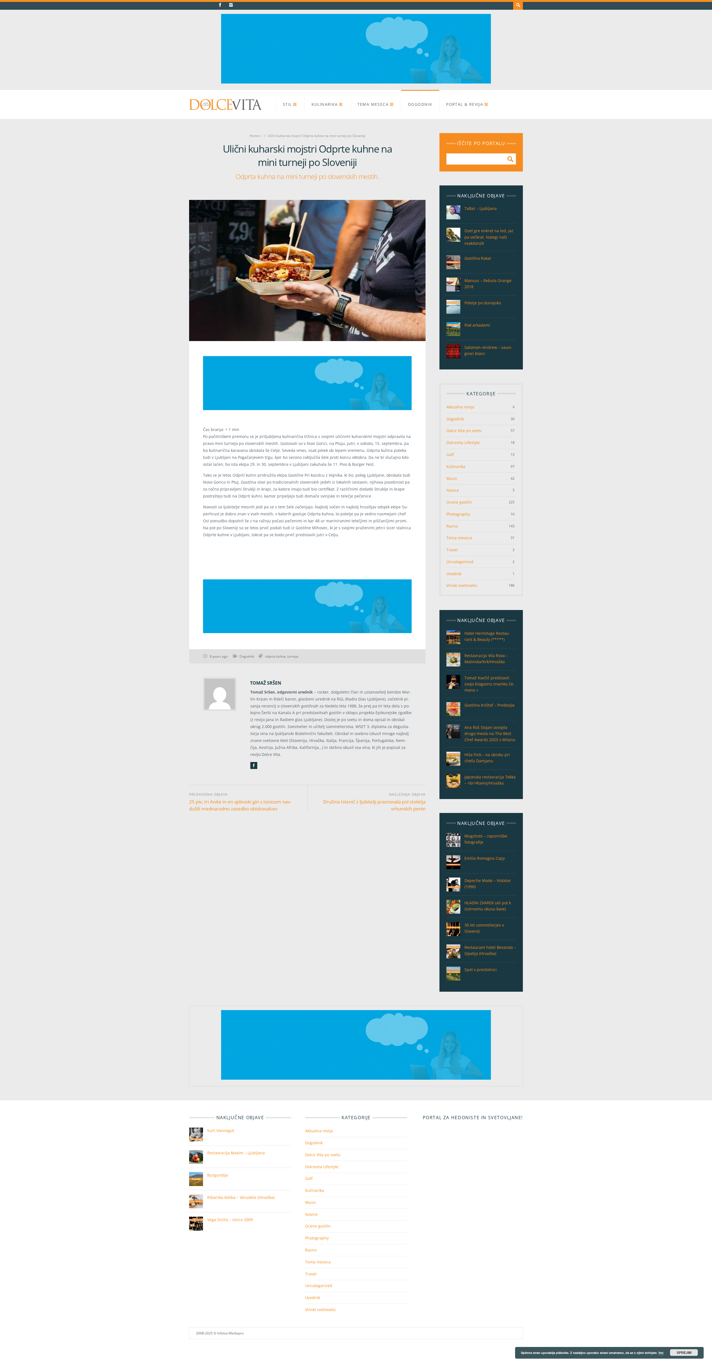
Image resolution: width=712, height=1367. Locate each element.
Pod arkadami (477, 325)
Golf (450, 454)
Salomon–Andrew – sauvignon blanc (488, 350)
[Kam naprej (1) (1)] (356, 82)
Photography (458, 514)
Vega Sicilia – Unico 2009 (230, 1219)
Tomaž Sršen (265, 683)
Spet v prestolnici (480, 969)
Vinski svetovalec (462, 585)
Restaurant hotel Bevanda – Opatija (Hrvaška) (490, 950)
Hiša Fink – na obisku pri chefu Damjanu (487, 757)
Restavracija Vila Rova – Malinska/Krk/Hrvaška (486, 658)
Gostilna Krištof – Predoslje (489, 705)
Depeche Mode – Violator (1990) (487, 883)
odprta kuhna (275, 656)
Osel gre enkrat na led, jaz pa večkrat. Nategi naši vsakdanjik (488, 237)
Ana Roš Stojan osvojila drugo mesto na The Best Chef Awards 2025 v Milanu (489, 733)
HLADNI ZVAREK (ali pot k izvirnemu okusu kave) (487, 906)
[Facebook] (220, 5)
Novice (452, 490)
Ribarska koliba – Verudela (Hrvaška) (241, 1197)
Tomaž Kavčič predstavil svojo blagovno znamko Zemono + (489, 684)
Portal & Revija (464, 104)
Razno (452, 526)
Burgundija (217, 1175)
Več (661, 1353)
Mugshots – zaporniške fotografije (485, 839)
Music (452, 478)
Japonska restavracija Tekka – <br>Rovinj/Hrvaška (490, 780)
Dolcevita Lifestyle (463, 442)
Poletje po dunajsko (482, 302)
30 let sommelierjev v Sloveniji (484, 928)
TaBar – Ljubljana (480, 208)
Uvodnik (453, 573)
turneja (292, 656)
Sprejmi (684, 1352)
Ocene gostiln (459, 502)
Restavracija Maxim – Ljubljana (236, 1152)
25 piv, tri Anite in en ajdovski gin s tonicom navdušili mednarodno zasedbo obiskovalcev (240, 805)
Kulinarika (325, 104)
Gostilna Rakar (477, 258)
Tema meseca (373, 104)
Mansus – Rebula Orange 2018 (487, 283)
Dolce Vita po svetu (464, 430)
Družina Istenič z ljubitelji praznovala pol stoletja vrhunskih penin (374, 805)
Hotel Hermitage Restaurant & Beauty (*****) (487, 636)
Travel (452, 549)
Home (254, 135)
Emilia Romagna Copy (484, 858)
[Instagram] (231, 5)
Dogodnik (420, 104)
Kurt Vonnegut (220, 1130)
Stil (287, 104)
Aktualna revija (460, 407)
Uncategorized (459, 561)
